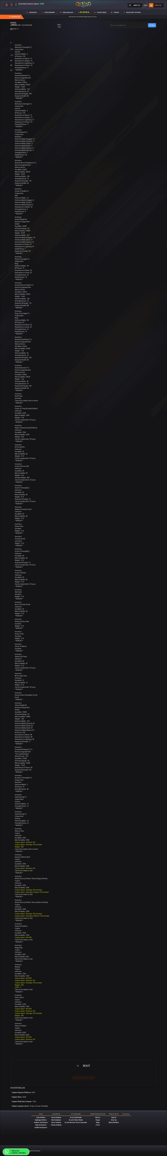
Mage (98, 1122)
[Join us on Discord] (16, 1151)
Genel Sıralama (56, 1117)
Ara (153, 25)
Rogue (98, 1120)
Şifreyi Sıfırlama (114, 1122)
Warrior (97, 1117)
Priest (98, 1125)
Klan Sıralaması (56, 1120)
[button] (48, 12)
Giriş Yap (114, 1120)
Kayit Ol (113, 1117)
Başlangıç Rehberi (41, 1120)
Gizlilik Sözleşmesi (41, 1127)
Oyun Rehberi (40, 1117)
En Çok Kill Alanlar (76, 1117)
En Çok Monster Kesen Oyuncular (76, 1122)
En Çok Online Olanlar (76, 1120)
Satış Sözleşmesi (40, 1125)
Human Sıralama (56, 1125)
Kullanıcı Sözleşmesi (41, 1122)
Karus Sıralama (56, 1122)
